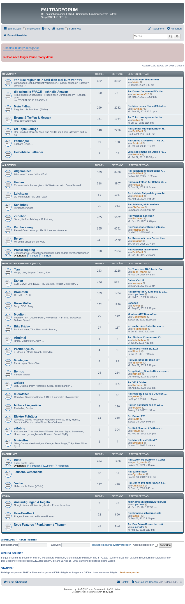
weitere (19, 382)
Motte (135, 82)
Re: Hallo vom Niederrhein (143, 79)
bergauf (137, 241)
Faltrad (34, 255)
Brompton (21, 292)
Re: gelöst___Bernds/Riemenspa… (148, 371)
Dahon (18, 280)
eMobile (19, 428)
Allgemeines (22, 171)
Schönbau (21, 205)
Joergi (136, 305)
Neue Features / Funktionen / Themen (40, 524)
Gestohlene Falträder (28, 152)
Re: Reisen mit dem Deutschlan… (148, 238)
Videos (27, 48)
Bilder (18, 48)
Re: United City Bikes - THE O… (146, 140)
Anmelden (8, 539)
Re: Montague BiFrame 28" (144, 360)
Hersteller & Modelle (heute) (21, 263)
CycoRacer (138, 474)
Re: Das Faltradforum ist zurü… (146, 524)
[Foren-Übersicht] (21, 11)
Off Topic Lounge (26, 129)
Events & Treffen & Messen (32, 117)
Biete (17, 460)
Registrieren (28, 539)
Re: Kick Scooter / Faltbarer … (145, 428)
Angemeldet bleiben (144, 544)
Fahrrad (46, 255)
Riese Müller (22, 303)
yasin (135, 396)
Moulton (19, 314)
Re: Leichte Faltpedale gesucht (146, 193)
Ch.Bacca (138, 207)
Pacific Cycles (24, 349)
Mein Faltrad (22, 106)
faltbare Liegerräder (27, 405)
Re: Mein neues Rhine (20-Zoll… (147, 106)
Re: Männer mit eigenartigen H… (147, 128)
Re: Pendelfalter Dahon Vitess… (147, 227)
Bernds (19, 371)
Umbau (19, 182)
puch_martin (140, 271)
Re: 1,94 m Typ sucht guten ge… (147, 482)
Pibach (136, 351)
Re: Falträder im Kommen (143, 249)
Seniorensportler (129, 572)
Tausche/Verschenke (28, 472)
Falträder (35, 465)
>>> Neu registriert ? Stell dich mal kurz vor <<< (48, 80)
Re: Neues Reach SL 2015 (143, 348)
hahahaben (139, 340)
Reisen (18, 238)
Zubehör (20, 216)
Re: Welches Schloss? (141, 215)
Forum (6, 496)
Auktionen (63, 465)
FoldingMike (139, 328)
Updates (8, 48)
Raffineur (137, 108)
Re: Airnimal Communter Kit (144, 337)
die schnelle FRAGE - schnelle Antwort (41, 91)
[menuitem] (31, 28)
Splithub (137, 362)
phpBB (80, 589)
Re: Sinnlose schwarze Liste (144, 513)
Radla (135, 419)
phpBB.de (108, 591)
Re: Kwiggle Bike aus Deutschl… (147, 393)
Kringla (136, 373)
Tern (17, 269)
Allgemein (9, 165)
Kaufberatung (23, 227)
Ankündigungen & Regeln (32, 502)
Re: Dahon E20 (136, 416)
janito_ (136, 515)
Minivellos (21, 440)
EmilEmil (137, 131)
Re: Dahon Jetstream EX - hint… (147, 91)
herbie (136, 120)
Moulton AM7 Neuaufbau (142, 314)
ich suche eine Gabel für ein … (146, 326)
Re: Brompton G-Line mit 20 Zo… (148, 291)
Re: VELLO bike (137, 382)
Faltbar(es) (21, 141)
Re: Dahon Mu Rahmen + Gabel (146, 459)
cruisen (136, 407)
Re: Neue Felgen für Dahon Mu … (147, 182)
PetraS (136, 184)
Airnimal (20, 337)
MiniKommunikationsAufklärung (147, 501)
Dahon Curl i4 (136, 280)
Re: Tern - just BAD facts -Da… (146, 269)
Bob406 (136, 154)
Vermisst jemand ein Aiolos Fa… (147, 151)
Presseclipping (24, 250)
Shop (36, 48)
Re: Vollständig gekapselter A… (146, 170)
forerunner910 (140, 94)
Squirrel (137, 143)
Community (9, 74)
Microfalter (21, 394)
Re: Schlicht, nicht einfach (143, 204)
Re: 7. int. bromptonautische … (146, 117)
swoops (137, 283)
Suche (18, 483)
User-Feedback (24, 513)
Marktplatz (9, 454)
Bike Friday (22, 326)
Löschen (133, 303)
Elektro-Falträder (25, 416)
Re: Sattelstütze (137, 471)
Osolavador (139, 317)
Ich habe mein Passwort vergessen (111, 544)
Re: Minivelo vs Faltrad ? (142, 440)
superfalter (138, 294)
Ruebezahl (138, 229)
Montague (21, 360)
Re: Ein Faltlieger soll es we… (145, 405)
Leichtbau (21, 193)
